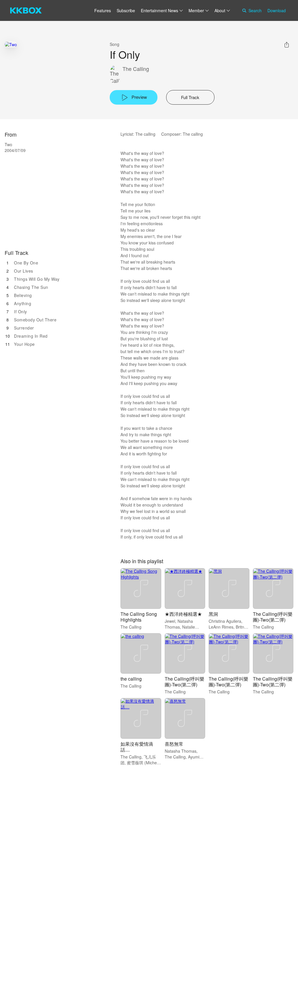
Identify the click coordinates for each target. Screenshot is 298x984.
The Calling (136, 68)
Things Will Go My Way (37, 279)
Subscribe (126, 10)
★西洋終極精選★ (183, 614)
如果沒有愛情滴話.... (136, 746)
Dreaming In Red (31, 336)
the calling (131, 678)
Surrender (24, 328)
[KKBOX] (25, 10)
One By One (26, 263)
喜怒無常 (174, 743)
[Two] (11, 44)
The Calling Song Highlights (138, 617)
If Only (20, 311)
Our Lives (23, 271)
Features (102, 10)
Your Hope (24, 344)
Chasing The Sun (31, 287)
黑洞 (213, 614)
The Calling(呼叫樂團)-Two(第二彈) (272, 617)
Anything (22, 303)
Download (276, 10)
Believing (23, 295)
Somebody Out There (35, 320)
